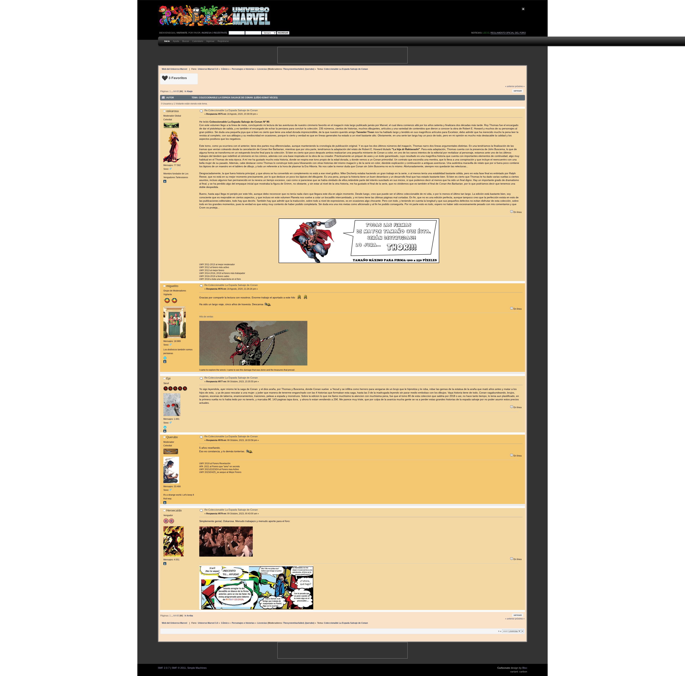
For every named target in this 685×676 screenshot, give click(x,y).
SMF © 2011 (179, 668)
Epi (168, 378)
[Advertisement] (342, 55)
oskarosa (172, 111)
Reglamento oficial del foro (508, 33)
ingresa (206, 33)
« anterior (509, 86)
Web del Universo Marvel (174, 69)
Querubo (309, 69)
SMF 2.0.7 (164, 668)
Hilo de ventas (206, 316)
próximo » (520, 86)
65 (177, 91)
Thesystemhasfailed (293, 69)
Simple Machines (197, 668)
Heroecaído (174, 510)
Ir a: (500, 631)
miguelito (172, 285)
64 (174, 91)
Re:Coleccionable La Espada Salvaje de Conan (231, 110)
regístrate (220, 33)
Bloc (524, 668)
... (172, 91)
